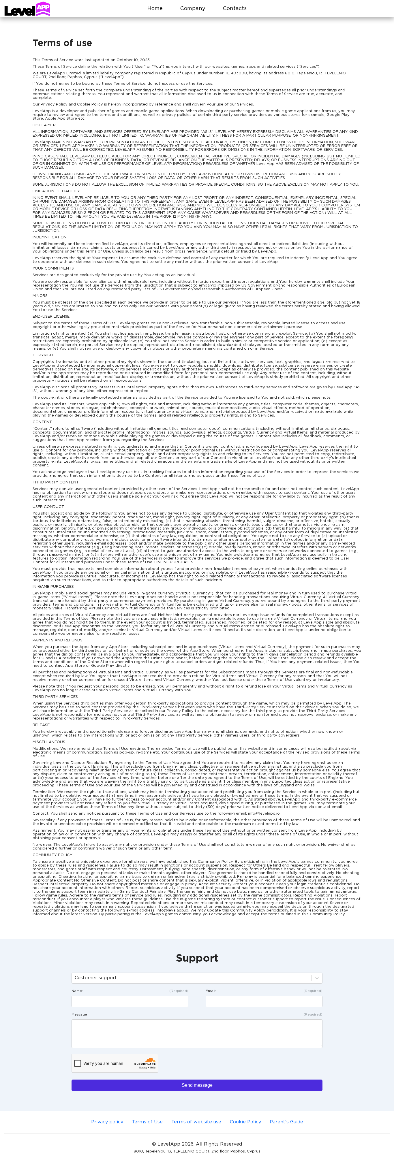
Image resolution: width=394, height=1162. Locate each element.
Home (155, 8)
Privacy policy (107, 1122)
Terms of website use (196, 1122)
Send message (197, 1085)
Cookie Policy (245, 1122)
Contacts (235, 8)
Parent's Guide (286, 1122)
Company (192, 8)
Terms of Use (147, 1122)
